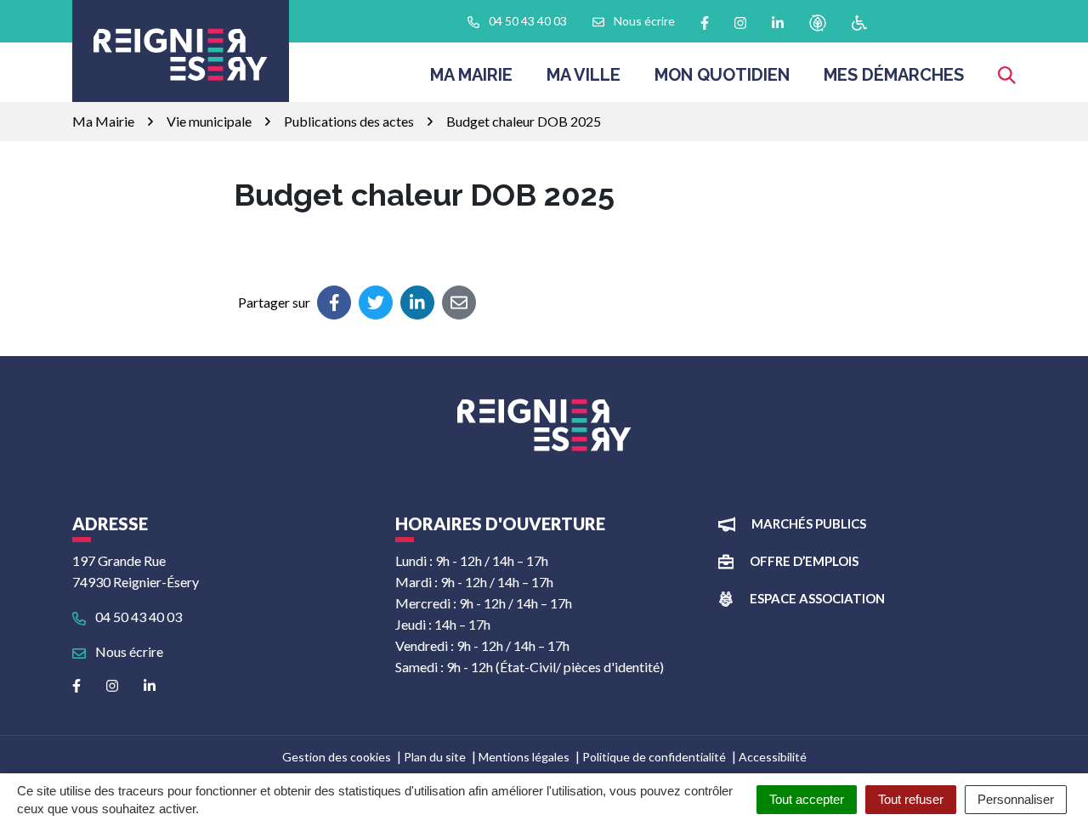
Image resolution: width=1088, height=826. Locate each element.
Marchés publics (808, 523)
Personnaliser (1016, 799)
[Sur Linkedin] (417, 303)
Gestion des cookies (336, 757)
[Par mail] (459, 303)
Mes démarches (894, 75)
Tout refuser (911, 799)
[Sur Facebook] (334, 303)
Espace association (817, 598)
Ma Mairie (471, 75)
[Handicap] (859, 22)
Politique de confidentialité (654, 757)
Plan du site (435, 757)
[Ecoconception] (817, 22)
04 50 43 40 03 (137, 616)
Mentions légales (524, 757)
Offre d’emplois (804, 561)
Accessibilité (773, 757)
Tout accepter (806, 799)
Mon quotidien (722, 75)
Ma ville (583, 75)
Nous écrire (128, 651)
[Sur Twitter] (376, 303)
